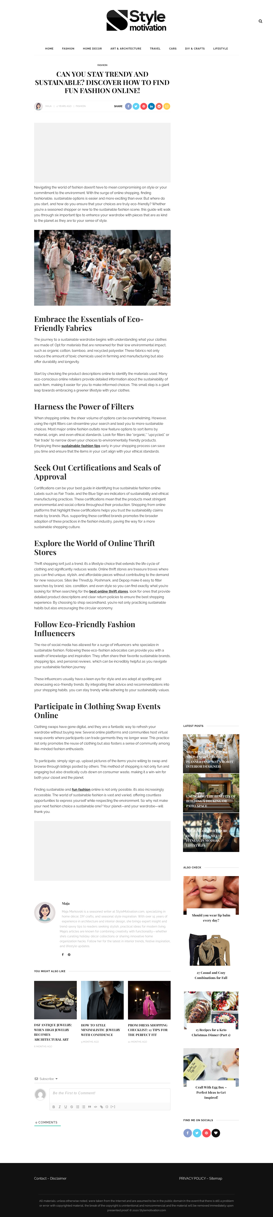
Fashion (68, 48)
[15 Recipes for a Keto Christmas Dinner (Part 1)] (211, 1010)
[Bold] (54, 1106)
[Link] (102, 1106)
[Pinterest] (69, 954)
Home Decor (92, 48)
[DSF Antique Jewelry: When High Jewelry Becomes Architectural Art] (55, 1000)
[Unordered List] (84, 1106)
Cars (173, 48)
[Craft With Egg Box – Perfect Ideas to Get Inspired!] (211, 1067)
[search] (260, 21)
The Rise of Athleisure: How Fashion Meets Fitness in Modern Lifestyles (207, 838)
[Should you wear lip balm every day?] (211, 895)
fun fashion (81, 789)
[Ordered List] (78, 1106)
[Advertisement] (102, 153)
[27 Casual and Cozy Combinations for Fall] (211, 952)
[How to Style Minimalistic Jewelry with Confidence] (102, 1000)
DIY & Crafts (195, 48)
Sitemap (215, 1178)
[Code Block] (96, 1106)
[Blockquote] (90, 1106)
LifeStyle (220, 48)
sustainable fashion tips (80, 446)
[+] (113, 1106)
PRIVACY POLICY (192, 1178)
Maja (48, 106)
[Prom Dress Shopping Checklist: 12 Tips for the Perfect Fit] (149, 1000)
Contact (40, 1178)
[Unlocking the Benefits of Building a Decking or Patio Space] (211, 793)
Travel (155, 48)
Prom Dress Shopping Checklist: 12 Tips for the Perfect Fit (147, 1030)
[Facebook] (63, 954)
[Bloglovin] (216, 1133)
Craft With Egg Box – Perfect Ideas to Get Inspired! (211, 1092)
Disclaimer (58, 1178)
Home (49, 48)
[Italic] (60, 1106)
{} (107, 1106)
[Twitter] (197, 1133)
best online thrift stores (108, 591)
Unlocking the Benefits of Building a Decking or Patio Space (211, 801)
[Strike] (72, 1106)
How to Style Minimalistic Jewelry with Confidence (100, 1030)
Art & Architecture (125, 48)
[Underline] (66, 1106)
